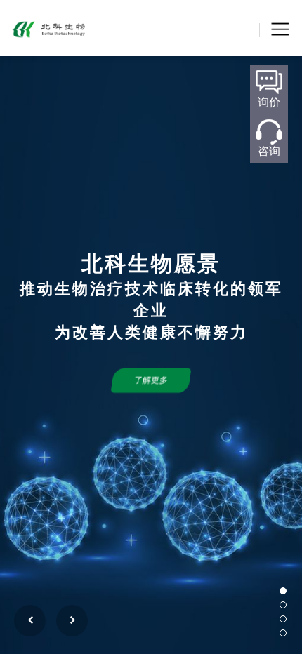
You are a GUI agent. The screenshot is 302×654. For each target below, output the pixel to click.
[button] (283, 590)
